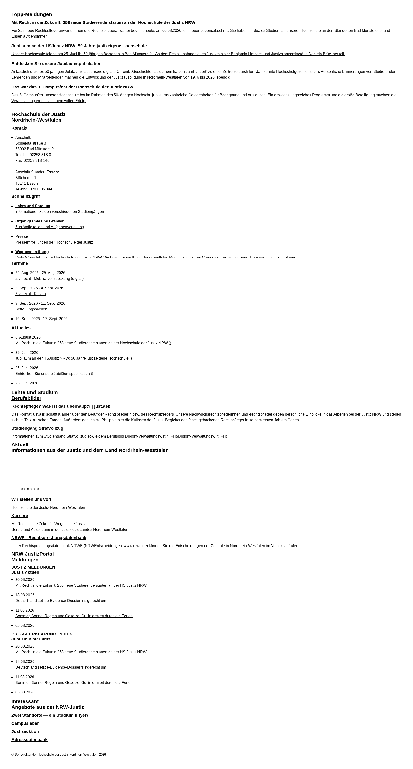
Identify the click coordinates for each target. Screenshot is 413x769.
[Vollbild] (396, 491)
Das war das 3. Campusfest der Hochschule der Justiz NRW (72, 87)
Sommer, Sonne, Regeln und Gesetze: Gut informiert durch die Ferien (74, 616)
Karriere (19, 515)
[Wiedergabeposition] (206, 483)
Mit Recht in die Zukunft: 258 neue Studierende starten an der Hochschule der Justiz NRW (103, 22)
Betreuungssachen (31, 309)
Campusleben (25, 723)
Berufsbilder (26, 398)
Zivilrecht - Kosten (30, 294)
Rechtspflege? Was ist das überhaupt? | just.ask (60, 406)
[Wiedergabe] (15, 491)
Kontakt (19, 128)
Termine (19, 263)
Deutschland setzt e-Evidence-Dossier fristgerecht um (60, 601)
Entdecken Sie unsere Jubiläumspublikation (56, 63)
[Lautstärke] (74, 489)
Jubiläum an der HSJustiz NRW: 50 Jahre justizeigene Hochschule (79, 45)
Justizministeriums (41, 637)
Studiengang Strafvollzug (37, 428)
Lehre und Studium (34, 392)
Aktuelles (21, 327)
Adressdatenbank (29, 739)
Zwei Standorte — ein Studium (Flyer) (49, 715)
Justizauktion (25, 731)
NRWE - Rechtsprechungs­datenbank (48, 537)
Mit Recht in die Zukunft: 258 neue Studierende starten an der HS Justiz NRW (81, 585)
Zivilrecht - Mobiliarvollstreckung (49, 278)
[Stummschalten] (44, 491)
